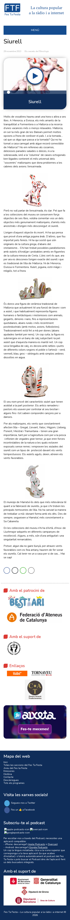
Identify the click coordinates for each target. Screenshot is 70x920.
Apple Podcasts (36, 844)
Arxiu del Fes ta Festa (15, 768)
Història (8, 774)
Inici (6, 762)
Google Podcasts (38, 847)
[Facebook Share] (7, 570)
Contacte (8, 777)
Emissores (9, 771)
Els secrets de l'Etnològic (37, 51)
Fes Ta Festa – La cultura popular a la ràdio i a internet (33, 912)
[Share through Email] (31, 570)
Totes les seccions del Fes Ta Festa (23, 765)
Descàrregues (11, 780)
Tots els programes (14, 783)
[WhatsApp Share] (23, 570)
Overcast (53, 844)
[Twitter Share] (15, 570)
